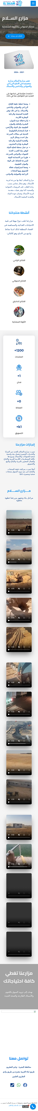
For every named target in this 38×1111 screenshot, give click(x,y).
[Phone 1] (12, 1085)
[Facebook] (25, 1085)
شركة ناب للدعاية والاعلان (17, 1105)
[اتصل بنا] (33, 1106)
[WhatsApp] (19, 1085)
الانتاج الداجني (19, 301)
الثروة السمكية (19, 322)
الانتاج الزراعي (19, 260)
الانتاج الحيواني (19, 281)
